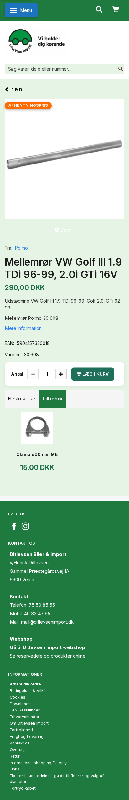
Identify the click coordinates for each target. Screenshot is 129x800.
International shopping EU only (38, 762)
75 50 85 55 (42, 605)
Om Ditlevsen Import (29, 723)
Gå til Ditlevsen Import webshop (47, 647)
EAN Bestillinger (25, 710)
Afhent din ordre (25, 684)
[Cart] (116, 9)
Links (14, 769)
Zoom (67, 230)
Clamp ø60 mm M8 (37, 454)
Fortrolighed (21, 730)
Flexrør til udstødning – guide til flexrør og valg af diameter (57, 778)
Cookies (17, 697)
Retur (15, 756)
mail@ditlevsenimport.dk (47, 622)
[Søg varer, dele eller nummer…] (120, 69)
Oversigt (18, 749)
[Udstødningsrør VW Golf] (64, 159)
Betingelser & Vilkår (28, 690)
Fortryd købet (23, 788)
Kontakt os (20, 743)
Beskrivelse (21, 398)
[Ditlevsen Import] (36, 39)
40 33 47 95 (37, 613)
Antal (17, 374)
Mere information (23, 328)
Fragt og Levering (27, 736)
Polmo (21, 247)
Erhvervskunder (24, 716)
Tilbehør (52, 398)
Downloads (20, 703)
